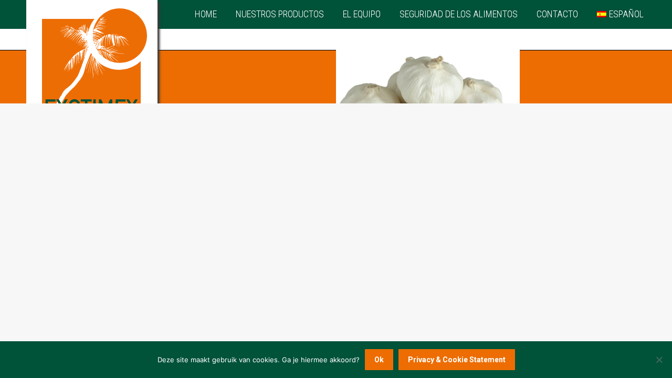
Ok (379, 359)
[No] (659, 359)
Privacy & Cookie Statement (457, 359)
